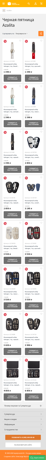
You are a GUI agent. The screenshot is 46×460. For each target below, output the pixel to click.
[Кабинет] (35, 3)
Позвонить (23, 437)
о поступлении (12, 78)
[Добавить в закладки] (20, 41)
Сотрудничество (11, 429)
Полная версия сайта (23, 445)
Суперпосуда (9, 414)
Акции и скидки (10, 419)
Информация (9, 424)
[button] (37, 457)
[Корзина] (41, 3)
